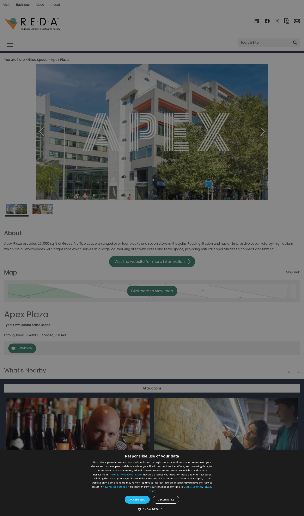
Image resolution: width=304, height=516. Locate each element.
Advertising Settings (115, 486)
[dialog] (152, 483)
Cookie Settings (192, 486)
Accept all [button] (137, 499)
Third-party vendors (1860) (125, 474)
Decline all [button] (166, 499)
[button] (152, 509)
